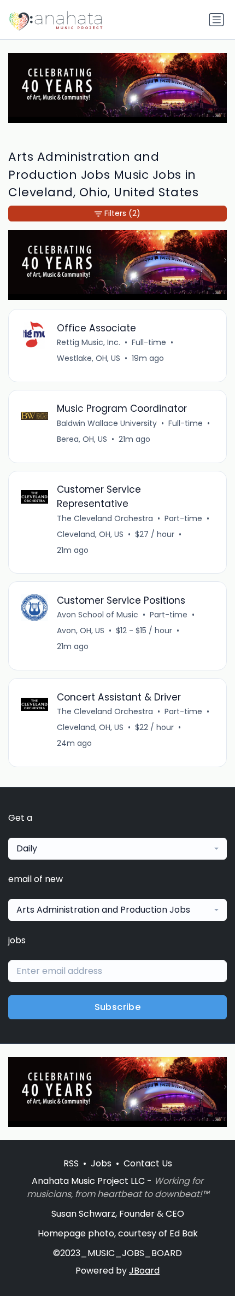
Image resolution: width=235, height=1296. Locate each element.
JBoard (144, 1270)
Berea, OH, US (82, 439)
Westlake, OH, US (88, 358)
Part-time (183, 518)
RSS (71, 1163)
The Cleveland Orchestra (105, 518)
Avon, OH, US (80, 630)
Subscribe (118, 1007)
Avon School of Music (97, 614)
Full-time (149, 342)
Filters (122, 213)
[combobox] (117, 849)
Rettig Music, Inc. (88, 342)
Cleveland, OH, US (90, 534)
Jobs (101, 1163)
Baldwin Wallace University (107, 423)
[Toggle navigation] (216, 19)
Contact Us (148, 1163)
